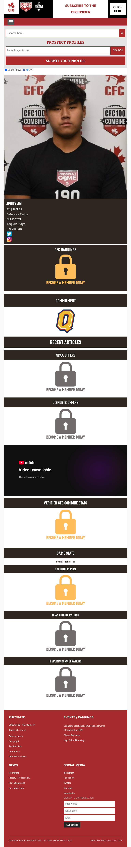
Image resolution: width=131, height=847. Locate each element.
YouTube (68, 787)
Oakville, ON (14, 229)
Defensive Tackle (17, 214)
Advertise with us (18, 756)
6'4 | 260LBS (14, 209)
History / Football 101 (20, 777)
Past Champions (17, 782)
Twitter (67, 782)
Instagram (69, 772)
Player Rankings (72, 735)
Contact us (14, 751)
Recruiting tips (16, 787)
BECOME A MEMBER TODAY (65, 282)
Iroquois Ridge (15, 224)
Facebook (69, 777)
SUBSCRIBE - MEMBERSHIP (22, 724)
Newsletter (69, 793)
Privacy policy (16, 736)
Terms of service (17, 729)
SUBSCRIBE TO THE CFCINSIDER (80, 9)
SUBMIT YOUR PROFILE (65, 61)
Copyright (14, 741)
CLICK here (118, 9)
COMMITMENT (66, 300)
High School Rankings (74, 740)
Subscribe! (72, 824)
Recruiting (14, 772)
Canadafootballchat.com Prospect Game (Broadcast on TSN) (84, 727)
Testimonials (15, 746)
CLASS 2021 (13, 219)
